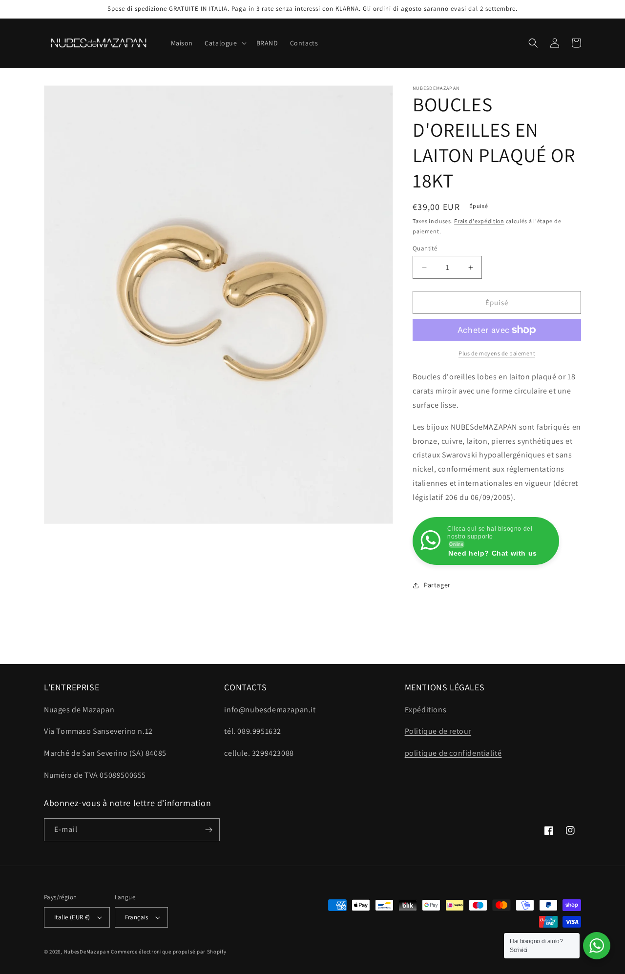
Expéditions (426, 710)
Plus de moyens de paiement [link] (496, 353)
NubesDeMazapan (87, 951)
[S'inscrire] (208, 829)
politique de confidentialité (453, 753)
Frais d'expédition (479, 221)
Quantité (425, 248)
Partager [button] (437, 584)
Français (136, 917)
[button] (224, 43)
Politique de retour (438, 731)
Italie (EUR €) (72, 917)
